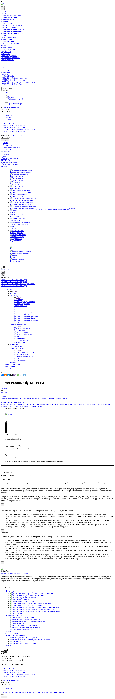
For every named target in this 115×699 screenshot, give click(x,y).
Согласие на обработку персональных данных (21, 692)
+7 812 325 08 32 (14, 280)
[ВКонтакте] (2, 375)
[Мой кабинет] (57, 130)
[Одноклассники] (5, 375)
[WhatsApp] (18, 375)
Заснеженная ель (43, 404)
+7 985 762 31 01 (18, 284)
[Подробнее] (1, 585)
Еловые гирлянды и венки (11, 404)
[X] (11, 375)
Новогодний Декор (97, 404)
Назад (14, 292)
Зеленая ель (54, 404)
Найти (4, 697)
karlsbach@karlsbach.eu (11, 680)
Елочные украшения (29, 404)
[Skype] (21, 375)
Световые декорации (34, 398)
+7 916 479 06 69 (14, 286)
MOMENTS (21, 398)
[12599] (8, 414)
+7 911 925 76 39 (14, 282)
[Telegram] (24, 375)
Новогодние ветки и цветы (79, 404)
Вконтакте (9, 688)
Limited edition (64, 404)
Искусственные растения (24, 352)
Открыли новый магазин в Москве (14, 573)
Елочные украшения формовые (27, 406)
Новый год (18, 300)
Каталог (13, 294)
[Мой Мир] (8, 375)
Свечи (41, 406)
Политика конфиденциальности (51, 692)
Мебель (64, 398)
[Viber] (14, 375)
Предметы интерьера (22, 328)
